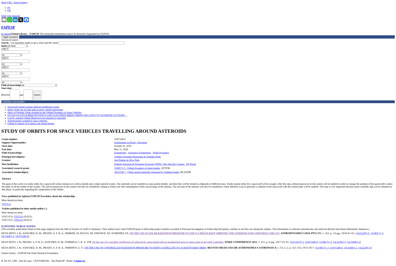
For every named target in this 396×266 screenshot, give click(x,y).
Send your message (10, 15)
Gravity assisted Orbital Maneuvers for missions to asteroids (36, 118)
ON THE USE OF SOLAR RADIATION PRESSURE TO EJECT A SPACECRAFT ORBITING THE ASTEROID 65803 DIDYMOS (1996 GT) (204, 233)
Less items (18, 200)
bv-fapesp (6, 34)
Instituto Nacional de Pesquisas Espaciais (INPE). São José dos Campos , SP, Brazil (155, 164)
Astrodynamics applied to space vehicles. (27, 121)
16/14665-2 (7, 236)
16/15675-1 (297, 242)
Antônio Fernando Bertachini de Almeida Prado (137, 156)
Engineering (120, 152)
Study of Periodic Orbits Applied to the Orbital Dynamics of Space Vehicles (44, 112)
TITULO (6, 204)
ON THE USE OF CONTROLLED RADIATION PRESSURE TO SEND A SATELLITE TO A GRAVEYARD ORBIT (145, 247)
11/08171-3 (377, 233)
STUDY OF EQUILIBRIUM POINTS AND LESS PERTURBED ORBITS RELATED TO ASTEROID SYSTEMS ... (67, 115)
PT (8, 7)
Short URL (6, 2)
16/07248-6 (21, 236)
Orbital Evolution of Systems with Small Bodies (30, 123)
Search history (21, 2)
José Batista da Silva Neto (127, 160)
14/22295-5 (363, 233)
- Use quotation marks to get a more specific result (29, 42)
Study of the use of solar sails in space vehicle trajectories (35, 109)
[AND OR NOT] (5, 48)
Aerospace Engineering (139, 152)
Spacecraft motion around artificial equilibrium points (33, 107)
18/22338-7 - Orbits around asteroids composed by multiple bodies (146, 172)
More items (7, 200)
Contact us (79, 261)
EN (9, 10)
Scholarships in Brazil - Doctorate (130, 142)
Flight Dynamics (161, 152)
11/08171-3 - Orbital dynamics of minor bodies (137, 168)
